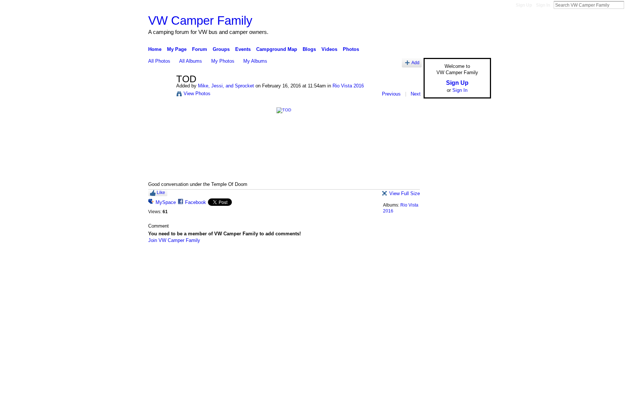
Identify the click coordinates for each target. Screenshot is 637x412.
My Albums (255, 61)
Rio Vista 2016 (348, 86)
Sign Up (524, 5)
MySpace (166, 202)
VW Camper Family (200, 20)
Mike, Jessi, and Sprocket (226, 86)
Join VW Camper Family (174, 240)
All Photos (159, 61)
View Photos (197, 93)
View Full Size (404, 193)
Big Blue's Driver (204, 259)
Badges (407, 259)
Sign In (543, 5)
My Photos (222, 61)
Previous (391, 94)
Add (415, 62)
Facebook (195, 202)
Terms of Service (474, 259)
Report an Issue (436, 259)
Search (630, 4)
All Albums (190, 61)
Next (416, 94)
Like (161, 192)
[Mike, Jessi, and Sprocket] (160, 95)
